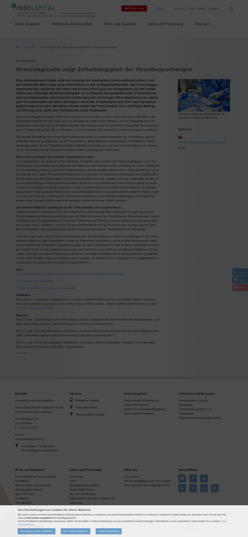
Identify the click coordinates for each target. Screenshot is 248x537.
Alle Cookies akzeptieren (75, 531)
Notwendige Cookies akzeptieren (36, 531)
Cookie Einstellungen (108, 531)
